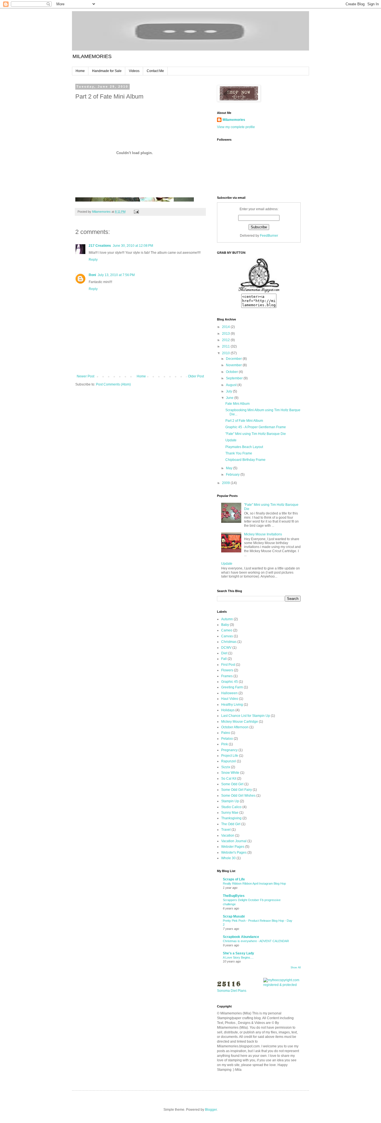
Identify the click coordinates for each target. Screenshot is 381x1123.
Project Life (229, 756)
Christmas (229, 642)
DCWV (226, 648)
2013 (226, 334)
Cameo (226, 630)
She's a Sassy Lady (238, 953)
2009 (226, 483)
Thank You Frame (238, 453)
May (229, 468)
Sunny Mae (229, 813)
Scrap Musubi (234, 916)
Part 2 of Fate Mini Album (244, 421)
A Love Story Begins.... (238, 957)
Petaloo (227, 739)
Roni (92, 275)
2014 (226, 327)
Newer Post (85, 376)
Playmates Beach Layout (244, 447)
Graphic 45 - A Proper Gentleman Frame (255, 427)
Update (231, 440)
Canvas (227, 636)
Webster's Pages (234, 852)
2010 (226, 353)
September (234, 378)
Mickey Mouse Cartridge (239, 722)
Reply (93, 260)
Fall (224, 659)
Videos (134, 71)
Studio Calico (231, 807)
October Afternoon (235, 727)
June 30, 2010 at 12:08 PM (133, 246)
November (234, 365)
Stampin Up (230, 801)
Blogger (211, 1110)
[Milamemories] (259, 291)
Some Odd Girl (232, 784)
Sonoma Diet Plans (231, 991)
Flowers (227, 670)
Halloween (229, 693)
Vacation (227, 835)
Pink (224, 744)
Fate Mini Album (237, 404)
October (232, 372)
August (231, 385)
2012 (226, 340)
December (234, 359)
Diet (224, 653)
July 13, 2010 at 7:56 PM (116, 275)
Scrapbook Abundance (241, 937)
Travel (226, 830)
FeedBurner (269, 236)
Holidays (228, 710)
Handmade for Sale (107, 71)
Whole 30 (228, 858)
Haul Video (229, 699)
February (233, 475)
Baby (225, 625)
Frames (227, 676)
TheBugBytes (234, 896)
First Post (228, 665)
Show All (296, 967)
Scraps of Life (234, 879)
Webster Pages (232, 847)
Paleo (225, 733)
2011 (226, 346)
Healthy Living (232, 705)
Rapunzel (228, 761)
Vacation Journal (234, 841)
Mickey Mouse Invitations (263, 534)
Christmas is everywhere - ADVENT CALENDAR (256, 941)
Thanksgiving (231, 818)
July (229, 391)
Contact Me (155, 71)
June (230, 398)
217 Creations (100, 246)
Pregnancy (229, 750)
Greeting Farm (232, 687)
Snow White (230, 773)
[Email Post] (136, 211)
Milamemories (234, 120)
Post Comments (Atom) (113, 384)
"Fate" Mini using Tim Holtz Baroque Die (255, 434)
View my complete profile (236, 127)
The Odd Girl (230, 824)
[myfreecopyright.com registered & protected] (282, 985)
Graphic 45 (229, 682)
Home (80, 71)
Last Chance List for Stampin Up (245, 716)
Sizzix (225, 767)
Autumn (227, 619)
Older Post (196, 376)
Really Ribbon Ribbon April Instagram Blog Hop (254, 883)
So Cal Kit (228, 778)
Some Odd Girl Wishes (238, 796)
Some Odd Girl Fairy (236, 790)
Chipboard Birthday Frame (245, 460)
